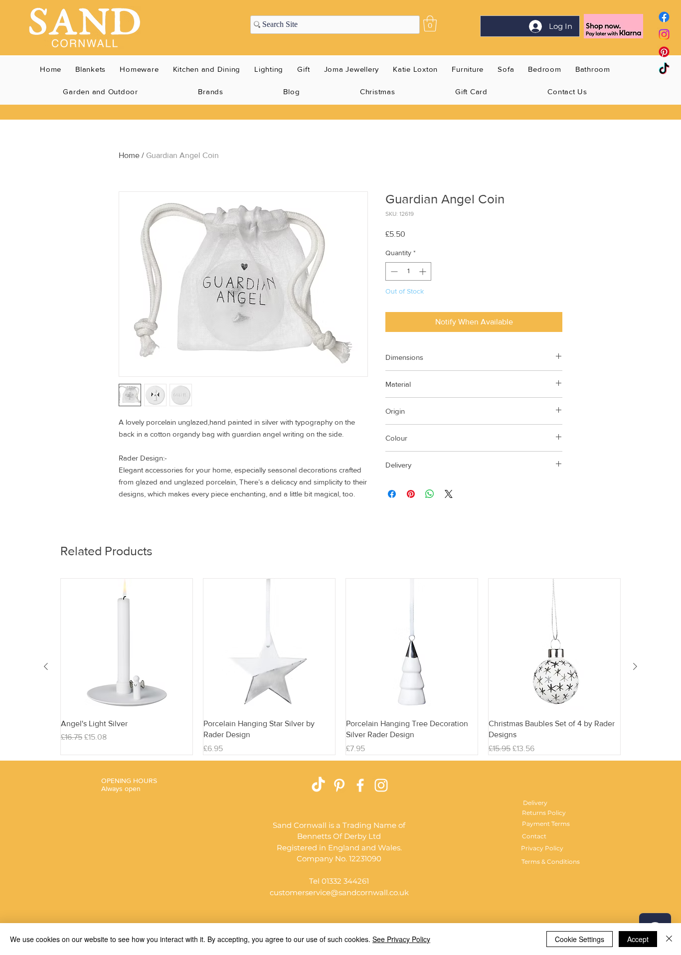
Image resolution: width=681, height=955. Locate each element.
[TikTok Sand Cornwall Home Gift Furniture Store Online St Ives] (318, 785)
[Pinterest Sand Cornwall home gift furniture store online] (664, 52)
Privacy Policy (542, 848)
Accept (638, 939)
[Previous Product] (46, 666)
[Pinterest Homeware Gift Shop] (339, 785)
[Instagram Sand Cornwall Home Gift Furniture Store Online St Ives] (381, 785)
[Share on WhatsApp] (430, 494)
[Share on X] (449, 494)
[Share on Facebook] (392, 494)
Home (129, 155)
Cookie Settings (579, 939)
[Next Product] (635, 666)
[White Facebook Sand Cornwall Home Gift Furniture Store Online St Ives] (360, 785)
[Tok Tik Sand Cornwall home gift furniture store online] (664, 69)
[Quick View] (126, 644)
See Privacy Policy (401, 939)
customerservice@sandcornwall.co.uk (339, 892)
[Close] (669, 939)
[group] (340, 667)
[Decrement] (393, 271)
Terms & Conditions (550, 861)
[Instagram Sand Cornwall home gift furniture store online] (664, 34)
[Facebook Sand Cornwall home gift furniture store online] (664, 17)
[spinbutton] (408, 271)
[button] (430, 23)
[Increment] (423, 271)
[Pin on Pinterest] (411, 494)
